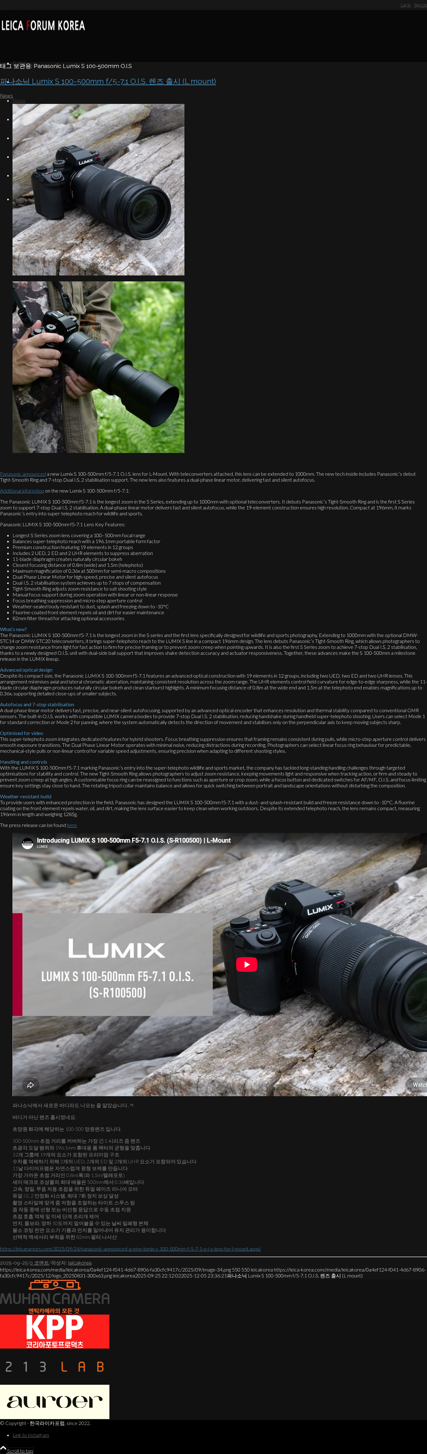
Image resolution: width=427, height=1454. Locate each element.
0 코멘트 (39, 1263)
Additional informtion (22, 491)
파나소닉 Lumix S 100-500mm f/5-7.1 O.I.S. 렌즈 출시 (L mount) (108, 81)
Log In (406, 4)
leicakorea (80, 1263)
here (72, 825)
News (6, 96)
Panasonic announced (23, 474)
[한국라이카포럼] (47, 39)
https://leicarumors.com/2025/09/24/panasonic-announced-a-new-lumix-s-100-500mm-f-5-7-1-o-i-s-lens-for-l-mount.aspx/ (130, 1249)
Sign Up (420, 4)
